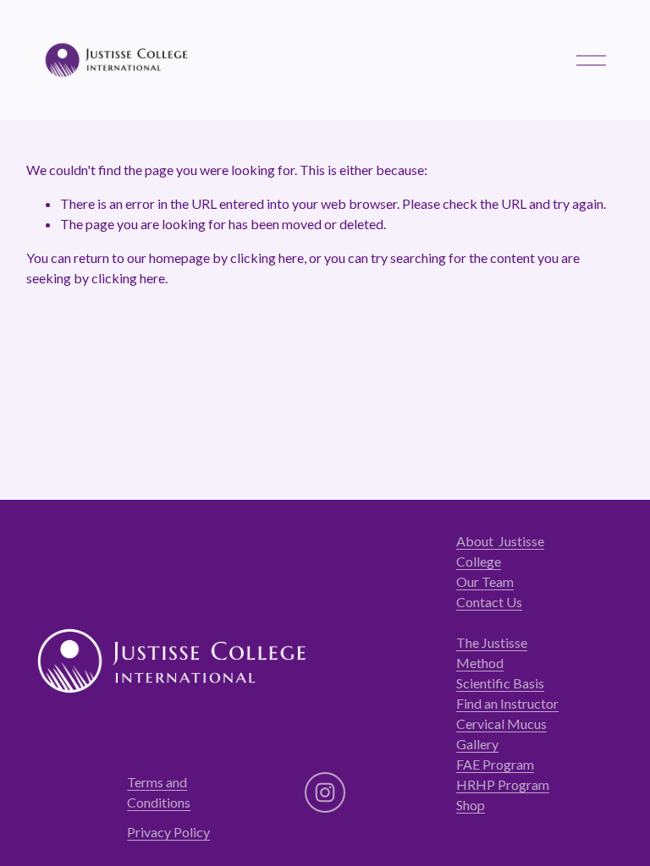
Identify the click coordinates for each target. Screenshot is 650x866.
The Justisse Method (491, 652)
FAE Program (495, 764)
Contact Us (489, 602)
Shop (470, 805)
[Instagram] (325, 792)
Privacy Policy (168, 832)
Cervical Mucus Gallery (501, 733)
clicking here (267, 257)
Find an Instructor (507, 703)
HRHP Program (502, 784)
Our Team (485, 581)
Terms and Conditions (158, 792)
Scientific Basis (500, 683)
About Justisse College (500, 551)
